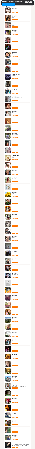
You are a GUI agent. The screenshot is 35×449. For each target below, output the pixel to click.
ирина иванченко (14, 89)
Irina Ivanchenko (14, 118)
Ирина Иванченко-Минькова (16, 67)
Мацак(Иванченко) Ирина (16, 74)
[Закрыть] (13, 3)
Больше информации (28, 2)
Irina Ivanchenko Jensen (15, 155)
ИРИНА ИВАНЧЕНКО (15, 369)
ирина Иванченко (14, 354)
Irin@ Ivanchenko (14, 251)
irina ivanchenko (14, 96)
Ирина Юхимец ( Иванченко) (16, 126)
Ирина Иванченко (14, 8)
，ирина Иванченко (15, 52)
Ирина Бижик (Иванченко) (16, 59)
